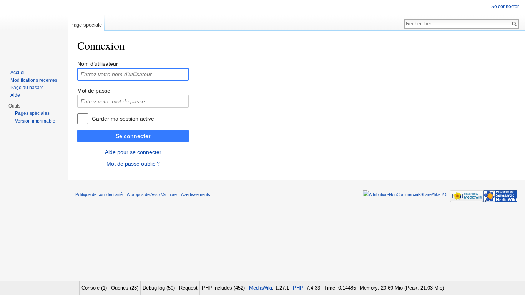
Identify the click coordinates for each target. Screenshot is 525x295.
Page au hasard (27, 87)
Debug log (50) (159, 288)
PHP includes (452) (223, 288)
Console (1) (94, 288)
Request (188, 288)
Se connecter (133, 136)
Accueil (18, 72)
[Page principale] (34, 30)
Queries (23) (124, 288)
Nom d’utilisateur (97, 64)
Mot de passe (93, 91)
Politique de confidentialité (99, 194)
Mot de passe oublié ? (133, 164)
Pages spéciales (32, 113)
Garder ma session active (123, 119)
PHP (298, 288)
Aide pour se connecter (133, 152)
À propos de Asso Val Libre (152, 194)
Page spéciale (86, 25)
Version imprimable (35, 121)
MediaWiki (260, 288)
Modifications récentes (33, 80)
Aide (15, 95)
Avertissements (195, 194)
